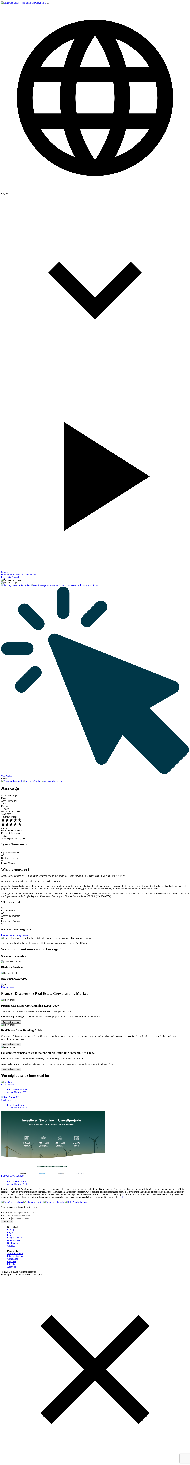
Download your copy (11, 1022)
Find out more (7, 987)
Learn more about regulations (15, 935)
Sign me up (7, 1222)
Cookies (11, 1245)
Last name (6, 1218)
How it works (7, 574)
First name (6, 1215)
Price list (11, 1264)
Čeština (4, 572)
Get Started (13, 577)
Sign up (10, 1229)
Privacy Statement (15, 1256)
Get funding (12, 1243)
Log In (4, 577)
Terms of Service (15, 1253)
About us (11, 1266)
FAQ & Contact (28, 574)
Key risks (11, 1261)
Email (4, 1212)
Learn (17, 574)
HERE (122, 1197)
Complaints (12, 1258)
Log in (10, 1232)
